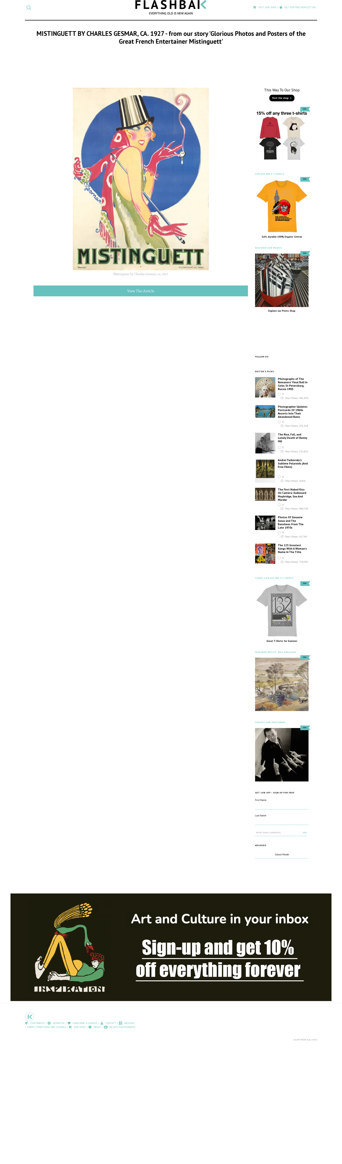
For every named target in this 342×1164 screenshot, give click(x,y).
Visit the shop (280, 98)
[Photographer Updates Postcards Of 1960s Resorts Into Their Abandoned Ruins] (265, 411)
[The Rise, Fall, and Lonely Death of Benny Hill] (265, 443)
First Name (260, 800)
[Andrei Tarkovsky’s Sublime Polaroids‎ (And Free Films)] (265, 470)
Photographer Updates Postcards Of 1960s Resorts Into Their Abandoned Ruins (292, 412)
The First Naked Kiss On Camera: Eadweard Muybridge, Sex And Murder (292, 495)
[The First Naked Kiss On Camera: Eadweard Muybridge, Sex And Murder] (265, 494)
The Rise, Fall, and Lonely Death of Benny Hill (292, 438)
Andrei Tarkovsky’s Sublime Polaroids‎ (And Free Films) (293, 463)
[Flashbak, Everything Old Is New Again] (171, 7)
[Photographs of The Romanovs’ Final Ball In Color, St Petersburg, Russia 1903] (265, 387)
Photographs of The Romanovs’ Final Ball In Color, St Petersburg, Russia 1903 (292, 384)
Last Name (260, 815)
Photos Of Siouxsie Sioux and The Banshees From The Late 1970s (291, 522)
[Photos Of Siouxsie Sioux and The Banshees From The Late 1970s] (265, 523)
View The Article (140, 291)
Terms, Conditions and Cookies (46, 1027)
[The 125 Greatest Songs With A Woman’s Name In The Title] (265, 554)
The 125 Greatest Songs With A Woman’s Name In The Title (292, 548)
